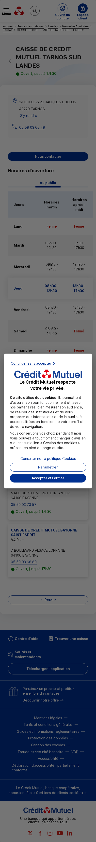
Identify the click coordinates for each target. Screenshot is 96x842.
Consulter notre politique (48, 458)
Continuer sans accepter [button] (31, 363)
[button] (48, 478)
